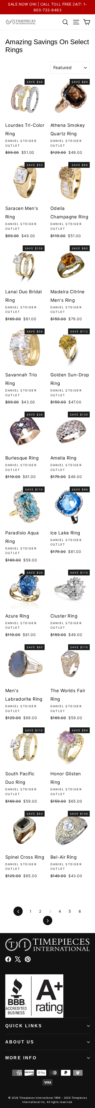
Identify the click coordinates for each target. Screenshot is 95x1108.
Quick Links (23, 1026)
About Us (20, 1042)
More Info (21, 1058)
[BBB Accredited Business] (47, 996)
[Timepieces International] (20, 22)
